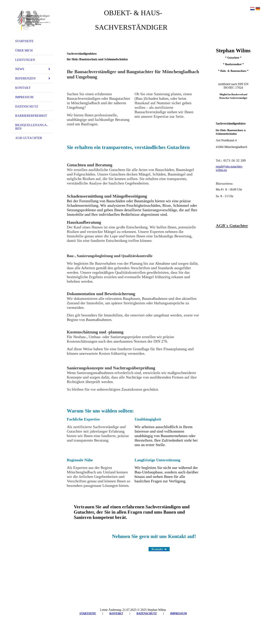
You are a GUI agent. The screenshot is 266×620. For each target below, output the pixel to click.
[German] (257, 9)
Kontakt (23, 87)
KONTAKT (116, 613)
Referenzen (25, 78)
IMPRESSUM (178, 613)
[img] (32, 20)
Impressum (24, 97)
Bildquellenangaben (31, 126)
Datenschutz (26, 106)
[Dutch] (252, 9)
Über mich (24, 50)
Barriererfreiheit (31, 115)
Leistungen (25, 59)
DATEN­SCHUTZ (147, 613)
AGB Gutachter (28, 138)
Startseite (24, 41)
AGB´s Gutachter (232, 225)
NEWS (19, 69)
